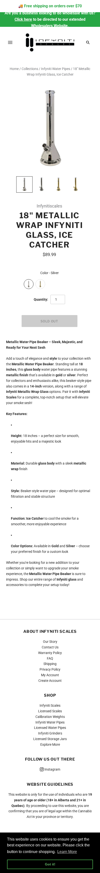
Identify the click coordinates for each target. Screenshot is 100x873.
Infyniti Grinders (50, 733)
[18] (24, 184)
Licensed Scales (50, 711)
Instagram (52, 769)
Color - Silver (49, 273)
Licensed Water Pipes (50, 728)
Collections (30, 69)
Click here (23, 19)
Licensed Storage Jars (50, 739)
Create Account (50, 681)
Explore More (50, 744)
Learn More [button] (67, 852)
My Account (50, 675)
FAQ (50, 658)
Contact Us (50, 647)
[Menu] (10, 42)
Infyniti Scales (50, 705)
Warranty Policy (50, 653)
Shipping (50, 664)
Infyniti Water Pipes (55, 69)
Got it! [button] (50, 864)
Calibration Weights (50, 717)
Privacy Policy (50, 669)
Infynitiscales (49, 205)
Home (14, 69)
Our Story (50, 642)
